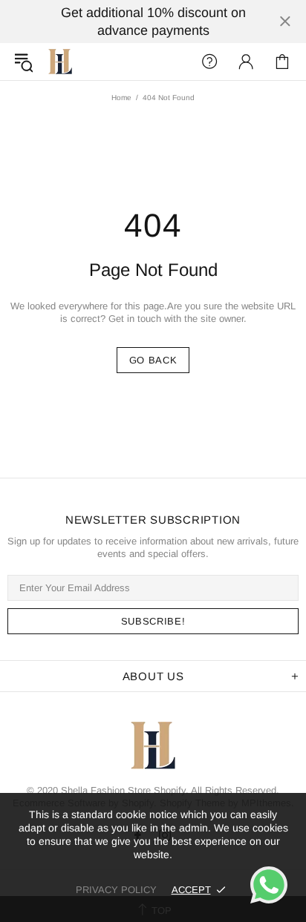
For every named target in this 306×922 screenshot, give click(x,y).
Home (121, 97)
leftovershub (60, 61)
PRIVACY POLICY (116, 889)
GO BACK (153, 360)
